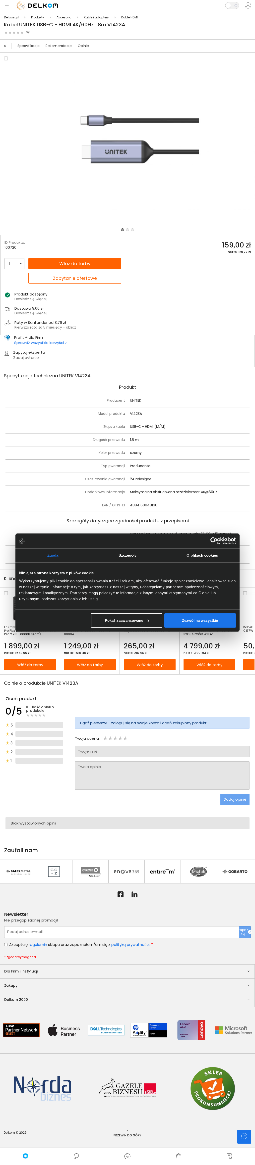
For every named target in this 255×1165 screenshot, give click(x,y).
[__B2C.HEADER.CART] (178, 1156)
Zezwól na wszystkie (200, 620)
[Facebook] (121, 894)
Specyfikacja (28, 45)
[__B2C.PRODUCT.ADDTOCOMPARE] (6, 58)
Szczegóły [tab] (128, 555)
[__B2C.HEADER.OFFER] (229, 1156)
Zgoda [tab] (53, 555)
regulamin (38, 944)
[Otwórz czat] (244, 1137)
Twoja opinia (89, 766)
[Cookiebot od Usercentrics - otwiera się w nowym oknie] (214, 541)
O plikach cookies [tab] (202, 555)
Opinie (83, 45)
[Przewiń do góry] (7, 46)
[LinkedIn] (134, 894)
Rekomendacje (59, 45)
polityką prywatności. (130, 944)
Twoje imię (87, 751)
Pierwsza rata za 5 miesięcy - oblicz (45, 327)
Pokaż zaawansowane (124, 620)
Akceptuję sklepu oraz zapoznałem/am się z (81, 944)
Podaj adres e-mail (25, 931)
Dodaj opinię (235, 799)
